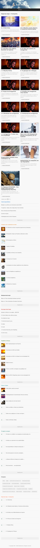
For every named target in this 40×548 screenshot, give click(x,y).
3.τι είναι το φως (4, 332)
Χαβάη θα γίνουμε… (10, 362)
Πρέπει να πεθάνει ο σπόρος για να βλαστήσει (14, 407)
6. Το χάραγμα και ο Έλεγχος (28, 70)
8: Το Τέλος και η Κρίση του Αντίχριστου (27, 49)
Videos (4, 480)
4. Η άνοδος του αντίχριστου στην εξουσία (28, 92)
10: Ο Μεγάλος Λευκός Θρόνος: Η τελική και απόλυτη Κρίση (29, 28)
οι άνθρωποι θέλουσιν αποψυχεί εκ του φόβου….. (15, 459)
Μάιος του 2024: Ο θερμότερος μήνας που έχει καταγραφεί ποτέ (18, 375)
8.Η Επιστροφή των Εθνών (11, 240)
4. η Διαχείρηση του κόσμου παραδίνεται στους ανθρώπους (17, 265)
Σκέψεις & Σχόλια (19, 491)
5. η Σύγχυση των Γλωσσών (11, 258)
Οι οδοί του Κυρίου (4, 213)
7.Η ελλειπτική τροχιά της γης (6, 321)
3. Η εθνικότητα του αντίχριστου (10, 113)
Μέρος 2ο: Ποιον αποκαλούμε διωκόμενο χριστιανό (11, 298)
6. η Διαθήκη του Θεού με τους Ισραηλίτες (14, 252)
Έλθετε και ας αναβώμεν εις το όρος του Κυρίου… (15, 413)
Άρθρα (7, 480)
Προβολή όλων (20, 220)
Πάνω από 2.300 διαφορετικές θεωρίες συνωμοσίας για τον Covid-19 (28, 135)
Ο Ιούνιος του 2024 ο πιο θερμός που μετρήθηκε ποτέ (16, 368)
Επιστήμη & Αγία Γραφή (6, 483)
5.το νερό (3, 326)
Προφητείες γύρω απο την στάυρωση (9, 491)
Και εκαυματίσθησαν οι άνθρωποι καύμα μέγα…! (15, 446)
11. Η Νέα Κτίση (5, 28)
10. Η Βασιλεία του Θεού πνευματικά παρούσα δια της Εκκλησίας (18, 227)
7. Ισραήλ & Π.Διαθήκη (10, 246)
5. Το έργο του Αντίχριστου (8, 91)
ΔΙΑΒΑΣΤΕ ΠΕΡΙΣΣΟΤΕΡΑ (6, 34)
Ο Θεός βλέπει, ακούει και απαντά (12, 388)
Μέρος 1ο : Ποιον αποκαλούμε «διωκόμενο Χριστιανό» (11, 301)
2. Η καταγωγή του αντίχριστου (29, 113)
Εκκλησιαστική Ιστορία (26, 480)
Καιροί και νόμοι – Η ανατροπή (19, 486)
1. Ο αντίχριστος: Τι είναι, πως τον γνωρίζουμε (9, 134)
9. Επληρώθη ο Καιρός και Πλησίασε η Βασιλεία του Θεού (17, 233)
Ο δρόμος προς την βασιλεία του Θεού (9, 488)
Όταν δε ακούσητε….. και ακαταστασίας (13, 465)
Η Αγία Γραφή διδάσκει (15, 483)
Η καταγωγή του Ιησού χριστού (8, 486)
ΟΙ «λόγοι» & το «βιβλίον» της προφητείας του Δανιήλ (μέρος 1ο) (18, 434)
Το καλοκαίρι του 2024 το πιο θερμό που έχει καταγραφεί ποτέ (17, 356)
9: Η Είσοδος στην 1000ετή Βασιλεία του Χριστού (8, 49)
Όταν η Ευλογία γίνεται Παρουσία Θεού (8, 210)
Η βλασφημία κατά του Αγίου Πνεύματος (8, 216)
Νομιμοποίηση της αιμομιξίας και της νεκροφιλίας (29, 161)
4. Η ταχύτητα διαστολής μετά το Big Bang (9, 329)
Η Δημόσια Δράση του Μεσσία (25, 483)
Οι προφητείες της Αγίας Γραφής (22, 488)
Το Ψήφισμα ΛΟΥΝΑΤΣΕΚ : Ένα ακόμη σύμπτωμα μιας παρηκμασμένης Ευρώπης (10, 188)
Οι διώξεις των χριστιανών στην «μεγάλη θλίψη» (15, 440)
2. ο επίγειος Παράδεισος (10, 277)
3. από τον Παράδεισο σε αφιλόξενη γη (13, 271)
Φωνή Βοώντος (34, 491)
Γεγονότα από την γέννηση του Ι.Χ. (15, 480)
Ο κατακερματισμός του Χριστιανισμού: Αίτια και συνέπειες (17, 394)
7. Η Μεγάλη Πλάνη (6, 70)
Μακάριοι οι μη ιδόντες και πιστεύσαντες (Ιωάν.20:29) (11, 204)
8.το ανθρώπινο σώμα (5, 318)
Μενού (20, 9)
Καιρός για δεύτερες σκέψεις (11, 419)
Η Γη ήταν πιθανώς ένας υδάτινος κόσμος (9, 315)
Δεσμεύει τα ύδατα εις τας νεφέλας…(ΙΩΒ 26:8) (10, 312)
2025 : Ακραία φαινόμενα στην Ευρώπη (13, 343)
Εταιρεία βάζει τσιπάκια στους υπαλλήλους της (9, 158)
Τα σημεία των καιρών (26, 491)
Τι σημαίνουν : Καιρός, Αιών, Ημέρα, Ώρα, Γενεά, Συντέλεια (12, 207)
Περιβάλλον (30, 488)
